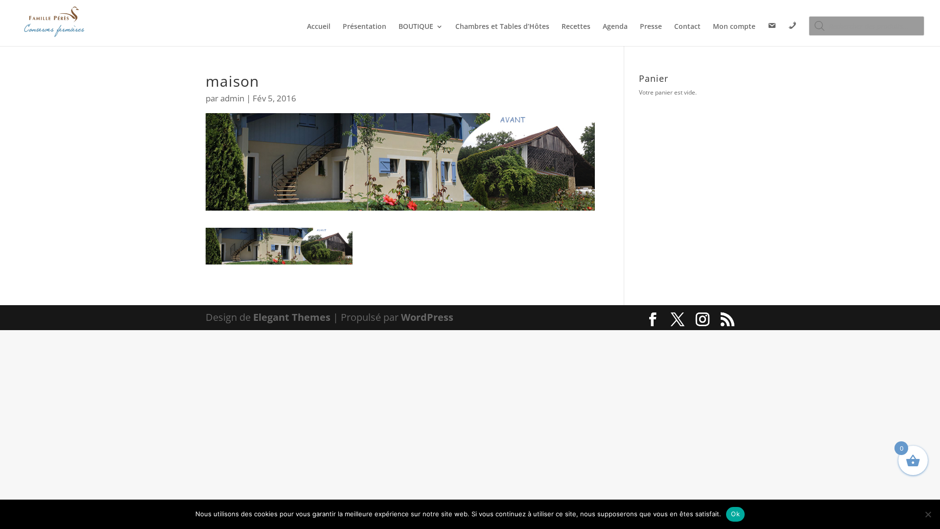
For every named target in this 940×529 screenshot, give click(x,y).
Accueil (318, 27)
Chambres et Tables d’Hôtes (502, 27)
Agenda (615, 27)
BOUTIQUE (416, 27)
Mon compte (734, 27)
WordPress (427, 317)
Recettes (576, 27)
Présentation (364, 27)
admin (232, 98)
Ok (735, 514)
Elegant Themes (291, 317)
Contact (687, 27)
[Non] (928, 514)
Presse (651, 27)
